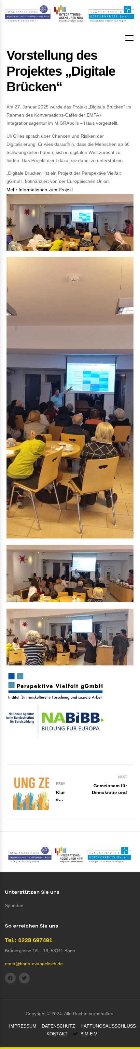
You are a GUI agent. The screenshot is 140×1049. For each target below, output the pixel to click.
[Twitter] (24, 978)
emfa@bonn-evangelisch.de (34, 963)
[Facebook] (10, 978)
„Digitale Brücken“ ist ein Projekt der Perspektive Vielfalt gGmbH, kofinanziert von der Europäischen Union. (64, 181)
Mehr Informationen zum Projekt (40, 189)
